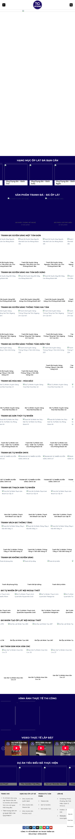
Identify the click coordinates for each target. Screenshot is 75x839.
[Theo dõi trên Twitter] (34, 827)
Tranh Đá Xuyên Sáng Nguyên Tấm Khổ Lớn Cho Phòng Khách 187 (63, 264)
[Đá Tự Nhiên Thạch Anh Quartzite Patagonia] (28, 601)
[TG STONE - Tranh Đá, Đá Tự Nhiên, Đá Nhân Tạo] (37, 5)
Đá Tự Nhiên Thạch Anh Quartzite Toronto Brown (52, 611)
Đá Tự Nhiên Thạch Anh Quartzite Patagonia (28, 611)
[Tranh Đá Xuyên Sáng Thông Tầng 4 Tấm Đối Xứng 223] (14, 355)
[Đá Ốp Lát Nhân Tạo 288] (35, 630)
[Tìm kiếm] (71, 4)
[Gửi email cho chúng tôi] (37, 827)
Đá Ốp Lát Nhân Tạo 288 (35, 640)
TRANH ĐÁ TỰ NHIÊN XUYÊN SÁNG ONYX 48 (38, 480)
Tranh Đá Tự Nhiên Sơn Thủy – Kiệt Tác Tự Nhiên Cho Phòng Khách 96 (21, 444)
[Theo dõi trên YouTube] (50, 827)
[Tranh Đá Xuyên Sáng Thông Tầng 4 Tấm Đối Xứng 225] (63, 355)
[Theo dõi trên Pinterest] (44, 827)
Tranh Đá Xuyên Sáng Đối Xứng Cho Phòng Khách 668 (14, 300)
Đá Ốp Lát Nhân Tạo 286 (60, 640)
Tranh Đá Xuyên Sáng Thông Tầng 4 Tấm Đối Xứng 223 (14, 367)
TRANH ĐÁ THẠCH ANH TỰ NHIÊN (18, 487)
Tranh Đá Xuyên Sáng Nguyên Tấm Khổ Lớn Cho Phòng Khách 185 (14, 264)
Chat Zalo (70, 820)
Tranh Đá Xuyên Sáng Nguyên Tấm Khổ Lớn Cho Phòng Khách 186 (39, 264)
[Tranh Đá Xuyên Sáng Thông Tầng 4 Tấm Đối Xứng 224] (38, 355)
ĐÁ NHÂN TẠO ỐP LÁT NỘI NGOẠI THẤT (21, 620)
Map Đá (70, 814)
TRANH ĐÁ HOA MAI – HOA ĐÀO (17, 381)
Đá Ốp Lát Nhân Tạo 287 (11, 640)
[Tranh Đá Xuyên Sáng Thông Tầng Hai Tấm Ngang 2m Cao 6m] (14, 321)
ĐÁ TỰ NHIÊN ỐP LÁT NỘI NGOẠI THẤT (20, 590)
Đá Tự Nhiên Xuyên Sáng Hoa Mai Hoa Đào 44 (45, 409)
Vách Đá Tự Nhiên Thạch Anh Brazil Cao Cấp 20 (50, 515)
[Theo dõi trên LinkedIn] (47, 827)
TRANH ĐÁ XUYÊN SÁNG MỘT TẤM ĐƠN (21, 235)
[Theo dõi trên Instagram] (27, 827)
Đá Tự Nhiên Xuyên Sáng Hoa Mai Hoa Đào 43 (21, 409)
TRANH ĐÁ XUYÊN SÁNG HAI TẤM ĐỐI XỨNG (23, 272)
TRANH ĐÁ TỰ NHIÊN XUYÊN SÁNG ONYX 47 (14, 480)
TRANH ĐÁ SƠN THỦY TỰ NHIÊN (17, 416)
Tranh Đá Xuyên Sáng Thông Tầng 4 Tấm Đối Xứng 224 (38, 367)
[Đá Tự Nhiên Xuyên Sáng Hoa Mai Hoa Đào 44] (45, 394)
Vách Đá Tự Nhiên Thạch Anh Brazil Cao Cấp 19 (25, 515)
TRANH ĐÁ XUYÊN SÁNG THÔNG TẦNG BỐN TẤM (25, 344)
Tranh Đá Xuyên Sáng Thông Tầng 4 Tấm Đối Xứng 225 (63, 367)
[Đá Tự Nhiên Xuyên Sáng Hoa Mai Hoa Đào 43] (21, 394)
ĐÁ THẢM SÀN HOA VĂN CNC (15, 646)
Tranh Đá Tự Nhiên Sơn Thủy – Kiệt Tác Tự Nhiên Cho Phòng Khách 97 (45, 444)
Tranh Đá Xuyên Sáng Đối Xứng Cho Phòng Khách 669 (38, 300)
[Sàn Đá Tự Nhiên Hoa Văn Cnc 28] (50, 662)
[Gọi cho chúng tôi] (40, 827)
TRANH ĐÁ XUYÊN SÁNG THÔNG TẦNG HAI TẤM (25, 307)
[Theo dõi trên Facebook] (24, 827)
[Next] (71, 82)
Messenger (70, 826)
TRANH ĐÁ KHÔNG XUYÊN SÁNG (17, 557)
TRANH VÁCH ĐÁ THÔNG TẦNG (16, 522)
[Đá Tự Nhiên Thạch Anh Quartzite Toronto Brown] (52, 601)
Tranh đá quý (46, 584)
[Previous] (4, 82)
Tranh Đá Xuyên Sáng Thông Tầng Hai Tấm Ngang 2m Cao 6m (14, 336)
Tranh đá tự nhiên (21, 584)
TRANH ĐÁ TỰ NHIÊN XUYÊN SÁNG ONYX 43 (63, 480)
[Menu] (3, 4)
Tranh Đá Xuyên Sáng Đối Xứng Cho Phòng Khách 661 (63, 300)
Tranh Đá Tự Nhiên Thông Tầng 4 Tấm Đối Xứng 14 (25, 550)
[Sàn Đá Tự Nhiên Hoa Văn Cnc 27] (25, 661)
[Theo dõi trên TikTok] (30, 827)
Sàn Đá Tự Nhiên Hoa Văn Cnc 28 (49, 679)
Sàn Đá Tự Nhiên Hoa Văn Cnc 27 (25, 676)
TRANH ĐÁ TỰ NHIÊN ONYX (14, 453)
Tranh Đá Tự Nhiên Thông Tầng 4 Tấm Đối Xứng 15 (50, 550)
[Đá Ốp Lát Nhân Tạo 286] (60, 630)
